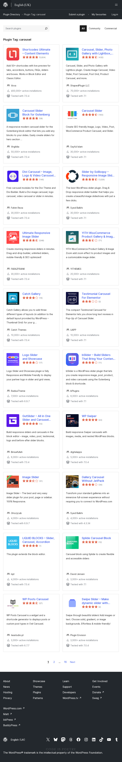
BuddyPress (11, 725)
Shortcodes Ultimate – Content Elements (36, 51)
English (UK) (18, 739)
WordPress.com (14, 708)
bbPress (9, 719)
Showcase (39, 681)
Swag (97, 698)
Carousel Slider (92, 110)
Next (72, 662)
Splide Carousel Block (96, 538)
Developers (69, 692)
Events (96, 686)
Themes (37, 686)
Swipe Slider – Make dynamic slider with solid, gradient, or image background (98, 601)
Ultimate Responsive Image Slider (36, 234)
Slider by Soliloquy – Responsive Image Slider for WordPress (98, 173)
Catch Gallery (31, 293)
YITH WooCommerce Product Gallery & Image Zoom (98, 235)
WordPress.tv (72, 698)
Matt (7, 714)
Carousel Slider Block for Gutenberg (36, 112)
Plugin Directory (11, 14)
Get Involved (100, 681)
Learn (66, 681)
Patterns (38, 698)
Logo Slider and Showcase (32, 356)
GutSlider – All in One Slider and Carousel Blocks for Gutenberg (36, 418)
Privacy (7, 698)
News (6, 686)
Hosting (7, 692)
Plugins (37, 692)
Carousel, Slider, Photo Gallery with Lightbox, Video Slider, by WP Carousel (97, 51)
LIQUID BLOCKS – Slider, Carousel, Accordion (38, 539)
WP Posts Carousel (35, 599)
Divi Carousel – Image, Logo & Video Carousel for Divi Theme (38, 173)
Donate (98, 692)
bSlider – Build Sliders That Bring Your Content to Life (98, 357)
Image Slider (30, 477)
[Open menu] (117, 5)
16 (65, 662)
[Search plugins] (46, 28)
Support (67, 686)
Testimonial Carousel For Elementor (96, 295)
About (6, 681)
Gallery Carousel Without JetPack (93, 478)
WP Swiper (89, 416)
